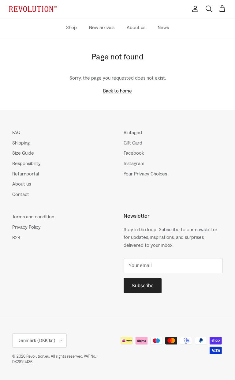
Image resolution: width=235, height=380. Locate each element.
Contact (20, 194)
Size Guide (23, 153)
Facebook (134, 153)
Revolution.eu (37, 356)
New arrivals (101, 27)
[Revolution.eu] (33, 9)
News (163, 27)
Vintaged (133, 132)
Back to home (117, 91)
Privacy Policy (26, 227)
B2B (16, 237)
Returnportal (25, 174)
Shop (71, 27)
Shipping (21, 143)
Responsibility (26, 163)
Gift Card (133, 143)
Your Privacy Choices (145, 174)
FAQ (16, 132)
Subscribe (143, 285)
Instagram (134, 163)
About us (136, 27)
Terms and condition (33, 216)
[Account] (194, 9)
